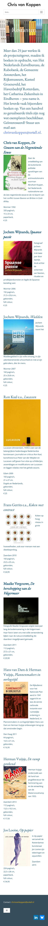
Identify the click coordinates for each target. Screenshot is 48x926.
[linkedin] (36, 917)
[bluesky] (42, 917)
